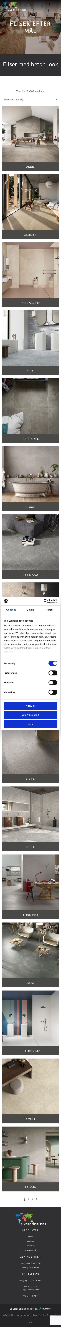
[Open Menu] (57, 6)
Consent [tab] (11, 609)
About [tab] (50, 609)
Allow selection (30, 714)
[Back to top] (30, 1322)
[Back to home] (14, 6)
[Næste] (37, 1199)
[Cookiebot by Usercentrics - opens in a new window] (43, 601)
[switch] (49, 672)
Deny (30, 724)
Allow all (30, 705)
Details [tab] (30, 609)
